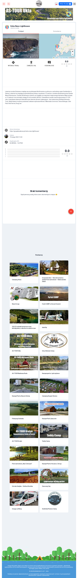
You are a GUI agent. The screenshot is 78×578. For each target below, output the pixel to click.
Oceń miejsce (49, 65)
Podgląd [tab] (21, 31)
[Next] (36, 46)
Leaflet (56, 57)
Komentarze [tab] (57, 31)
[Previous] (6, 46)
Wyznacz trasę (13, 65)
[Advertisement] (39, 78)
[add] (71, 211)
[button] (57, 46)
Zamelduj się (31, 65)
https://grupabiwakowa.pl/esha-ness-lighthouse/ (24, 131)
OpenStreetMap (64, 57)
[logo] (39, 3)
